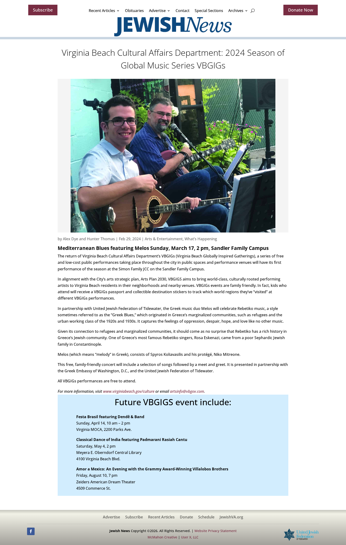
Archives (235, 10)
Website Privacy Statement (215, 531)
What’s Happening (201, 238)
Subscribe (43, 10)
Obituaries (134, 10)
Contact (182, 10)
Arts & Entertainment (164, 238)
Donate (186, 517)
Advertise (157, 10)
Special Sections (209, 10)
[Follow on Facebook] (31, 531)
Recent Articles (102, 10)
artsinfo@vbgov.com (187, 391)
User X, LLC (189, 537)
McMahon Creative (162, 537)
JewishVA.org (231, 517)
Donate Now (300, 10)
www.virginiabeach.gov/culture (128, 391)
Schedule (206, 517)
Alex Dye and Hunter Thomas (89, 238)
